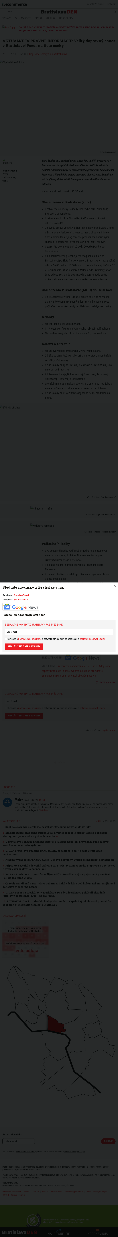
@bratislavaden (21, 599)
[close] (114, 585)
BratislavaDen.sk (21, 595)
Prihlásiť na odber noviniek (24, 646)
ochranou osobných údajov (92, 639)
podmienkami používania (29, 639)
